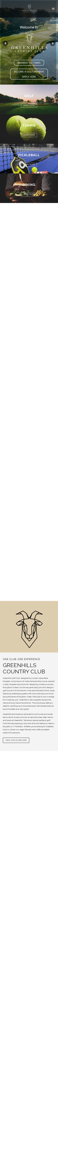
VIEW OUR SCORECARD (16, 740)
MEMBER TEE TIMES (29, 62)
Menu (53, 9)
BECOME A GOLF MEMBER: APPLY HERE (29, 74)
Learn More (29, 105)
